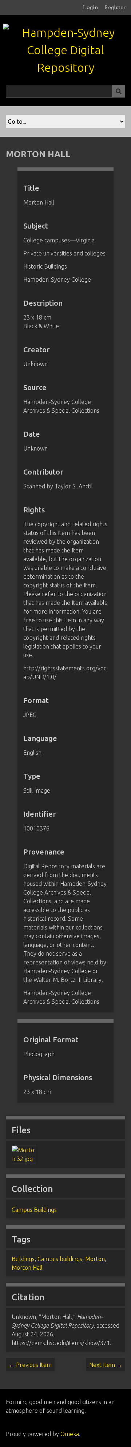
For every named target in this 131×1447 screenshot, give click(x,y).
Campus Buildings (34, 1209)
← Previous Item (30, 1364)
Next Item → (105, 1364)
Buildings (23, 1259)
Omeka (69, 1434)
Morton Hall (27, 1267)
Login (90, 7)
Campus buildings (59, 1259)
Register (115, 7)
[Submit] (118, 91)
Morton (95, 1259)
